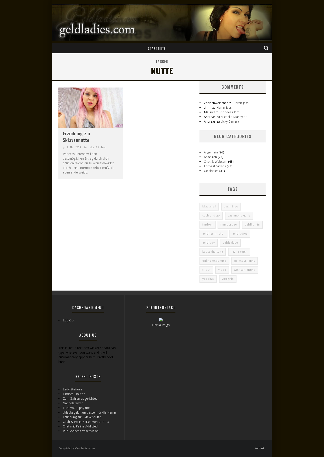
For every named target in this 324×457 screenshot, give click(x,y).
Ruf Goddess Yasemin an (81, 431)
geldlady (208, 242)
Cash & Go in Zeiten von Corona (86, 422)
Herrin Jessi (241, 103)
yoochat (208, 279)
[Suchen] (266, 48)
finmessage (228, 224)
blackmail (209, 206)
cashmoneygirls (239, 215)
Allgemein (211, 152)
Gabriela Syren (73, 403)
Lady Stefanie (72, 389)
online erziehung (214, 261)
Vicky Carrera (230, 121)
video (222, 270)
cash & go (231, 206)
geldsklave (230, 242)
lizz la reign (239, 252)
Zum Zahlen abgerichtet (80, 398)
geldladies (240, 233)
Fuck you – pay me (76, 408)
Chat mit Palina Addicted (80, 426)
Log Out (68, 320)
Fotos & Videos (97, 147)
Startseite (157, 48)
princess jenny (244, 261)
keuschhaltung (212, 252)
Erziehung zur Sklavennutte (77, 136)
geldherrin (252, 224)
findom (207, 224)
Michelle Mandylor (234, 117)
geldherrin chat (213, 233)
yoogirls (228, 279)
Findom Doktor (74, 394)
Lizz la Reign (161, 325)
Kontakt (259, 448)
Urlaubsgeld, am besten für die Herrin (89, 412)
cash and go (211, 215)
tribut (206, 270)
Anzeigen (210, 157)
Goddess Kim (229, 112)
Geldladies (211, 171)
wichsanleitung (244, 270)
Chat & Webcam (215, 161)
